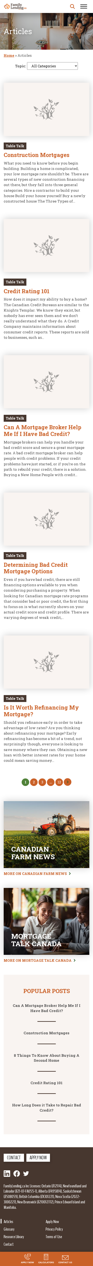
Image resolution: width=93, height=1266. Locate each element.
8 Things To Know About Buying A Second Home (46, 1058)
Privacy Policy (54, 1229)
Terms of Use (54, 1237)
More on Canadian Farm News (35, 873)
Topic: (20, 66)
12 (59, 782)
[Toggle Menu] (83, 6)
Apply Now (38, 1157)
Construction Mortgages (36, 154)
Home (9, 55)
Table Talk (15, 146)
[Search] (72, 6)
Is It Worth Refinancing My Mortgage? (41, 711)
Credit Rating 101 (27, 291)
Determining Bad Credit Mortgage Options (36, 568)
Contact (14, 1157)
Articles (8, 1221)
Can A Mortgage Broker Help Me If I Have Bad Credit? (42, 430)
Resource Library (14, 1237)
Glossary (9, 1229)
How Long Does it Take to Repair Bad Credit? (46, 1108)
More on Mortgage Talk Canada (38, 960)
